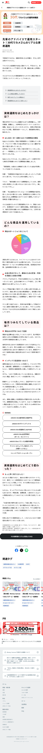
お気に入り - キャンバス (27, 697)
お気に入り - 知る (7, 706)
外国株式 (5, 724)
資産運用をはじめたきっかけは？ (17, 90)
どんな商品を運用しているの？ (16, 94)
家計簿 (4, 695)
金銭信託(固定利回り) (8, 719)
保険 (4, 717)
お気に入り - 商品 (7, 729)
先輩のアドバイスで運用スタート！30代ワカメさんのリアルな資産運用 (21, 642)
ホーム (6, 639)
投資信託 (5, 712)
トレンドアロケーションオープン (21, 453)
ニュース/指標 (6, 703)
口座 (4, 692)
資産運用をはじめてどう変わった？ (17, 101)
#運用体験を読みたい (9, 600)
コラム (12, 639)
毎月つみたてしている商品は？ (16, 97)
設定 (23, 708)
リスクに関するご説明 (32, 736)
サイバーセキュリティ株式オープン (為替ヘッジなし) (21, 447)
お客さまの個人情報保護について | (21, 736)
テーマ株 (24, 695)
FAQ (23, 711)
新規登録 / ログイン (36, 2)
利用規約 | (18, 738)
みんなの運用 (25, 690)
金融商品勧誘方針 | (10, 736)
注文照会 (24, 704)
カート (23, 701)
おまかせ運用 (6, 727)
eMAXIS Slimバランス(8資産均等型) (21, 441)
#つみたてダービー (8, 603)
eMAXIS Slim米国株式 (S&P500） (21, 430)
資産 (4, 690)
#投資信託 (6, 605)
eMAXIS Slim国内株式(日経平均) (21, 418)
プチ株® (4, 714)
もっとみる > (36, 579)
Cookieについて (23, 738)
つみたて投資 (25, 692)
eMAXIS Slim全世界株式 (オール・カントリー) (21, 435)
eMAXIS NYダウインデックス (21, 424)
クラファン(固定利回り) (8, 722)
